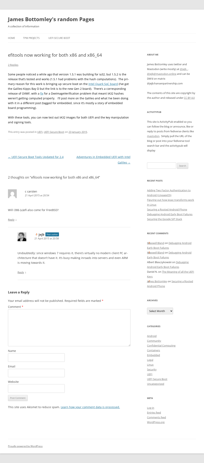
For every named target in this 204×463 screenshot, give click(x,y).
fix (41, 93)
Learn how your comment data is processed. (90, 407)
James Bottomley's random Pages (51, 19)
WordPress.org (156, 422)
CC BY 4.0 (189, 98)
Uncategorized (155, 384)
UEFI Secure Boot (59, 38)
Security (152, 369)
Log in (150, 408)
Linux (150, 364)
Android (152, 336)
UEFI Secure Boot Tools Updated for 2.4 (36, 157)
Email (11, 366)
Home (11, 38)
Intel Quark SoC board (103, 84)
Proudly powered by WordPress (25, 446)
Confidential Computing (161, 345)
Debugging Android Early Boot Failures (169, 214)
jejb (41, 234)
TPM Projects (31, 38)
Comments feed (156, 417)
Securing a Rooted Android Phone (167, 209)
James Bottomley (157, 281)
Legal (150, 360)
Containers (153, 350)
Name (12, 351)
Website (13, 382)
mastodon (153, 136)
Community (154, 341)
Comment (15, 307)
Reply (11, 219)
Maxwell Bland (155, 243)
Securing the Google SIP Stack (164, 219)
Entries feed (154, 412)
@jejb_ (184, 69)
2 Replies (13, 65)
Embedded (153, 355)
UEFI (40, 132)
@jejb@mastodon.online (161, 74)
